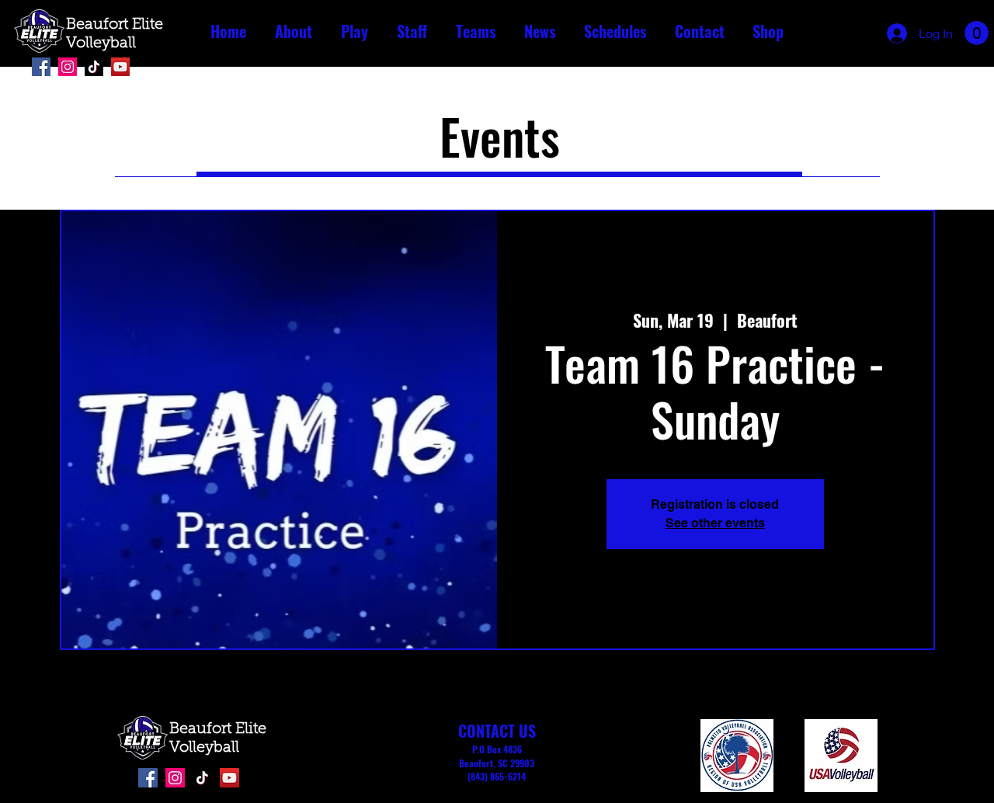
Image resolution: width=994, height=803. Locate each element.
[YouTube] (120, 66)
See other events (715, 523)
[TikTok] (94, 66)
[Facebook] (41, 66)
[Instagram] (67, 66)
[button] (293, 31)
